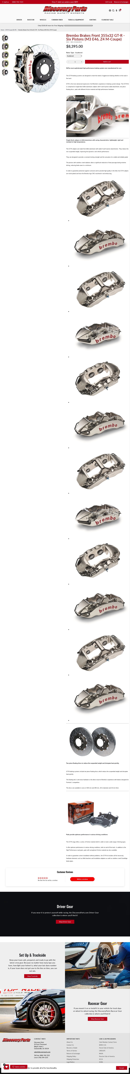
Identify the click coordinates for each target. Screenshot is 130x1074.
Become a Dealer (72, 1048)
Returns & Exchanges (121, 2)
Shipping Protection (73, 1059)
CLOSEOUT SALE (108, 20)
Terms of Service (72, 1051)
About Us (70, 1042)
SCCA (101, 1059)
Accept (121, 1068)
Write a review (82, 879)
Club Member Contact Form (108, 1042)
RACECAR (30, 20)
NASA (101, 1053)
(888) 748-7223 (17, 2)
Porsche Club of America (107, 1056)
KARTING (92, 20)
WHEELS (43, 20)
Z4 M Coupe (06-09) (11, 30)
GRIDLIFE (102, 1051)
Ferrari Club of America (106, 1048)
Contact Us (70, 1045)
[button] (18, 1067)
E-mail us (5, 2)
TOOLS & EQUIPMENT (76, 20)
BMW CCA (102, 1045)
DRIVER (19, 20)
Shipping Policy (71, 1056)
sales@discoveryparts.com (42, 1052)
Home (2, 30)
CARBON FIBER (57, 20)
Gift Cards (108, 2)
